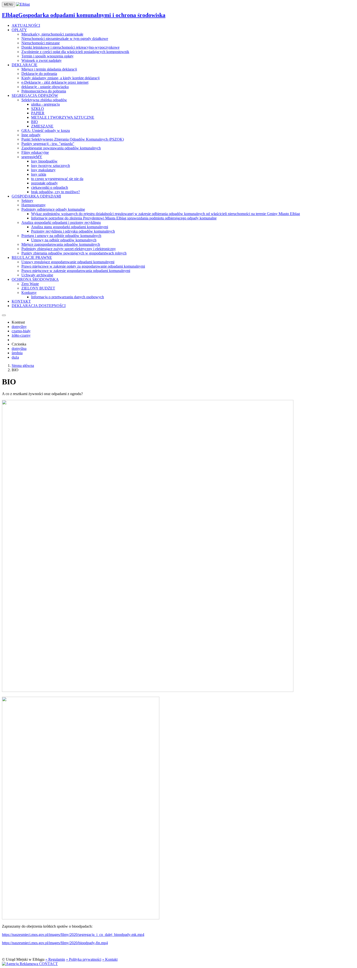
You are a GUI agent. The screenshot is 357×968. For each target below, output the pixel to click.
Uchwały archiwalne (37, 275)
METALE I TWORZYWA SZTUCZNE (62, 117)
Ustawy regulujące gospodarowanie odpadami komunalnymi (67, 262)
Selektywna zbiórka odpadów (44, 100)
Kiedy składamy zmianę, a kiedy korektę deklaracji (60, 78)
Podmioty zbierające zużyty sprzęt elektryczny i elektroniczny (68, 249)
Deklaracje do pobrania (39, 74)
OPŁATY (19, 30)
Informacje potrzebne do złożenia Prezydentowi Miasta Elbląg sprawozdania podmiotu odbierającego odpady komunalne (124, 218)
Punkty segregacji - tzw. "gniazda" (47, 144)
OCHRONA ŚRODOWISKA (35, 279)
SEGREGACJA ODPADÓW (35, 95)
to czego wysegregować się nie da (57, 179)
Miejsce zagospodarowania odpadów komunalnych (60, 244)
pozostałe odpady (44, 183)
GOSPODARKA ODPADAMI (36, 196)
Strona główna (23, 365)
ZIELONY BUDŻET (38, 288)
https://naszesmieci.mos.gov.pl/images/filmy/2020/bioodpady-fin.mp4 (55, 943)
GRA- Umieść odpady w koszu (45, 130)
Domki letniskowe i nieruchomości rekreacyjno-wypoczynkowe (70, 47)
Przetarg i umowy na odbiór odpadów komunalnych (61, 236)
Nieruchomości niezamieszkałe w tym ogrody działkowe (64, 38)
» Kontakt (110, 959)
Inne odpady (31, 135)
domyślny (19, 327)
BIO (34, 122)
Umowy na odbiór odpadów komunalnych (63, 240)
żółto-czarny (21, 335)
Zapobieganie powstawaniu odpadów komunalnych (61, 148)
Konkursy (29, 292)
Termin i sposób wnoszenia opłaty (47, 56)
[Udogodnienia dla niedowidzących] (4, 315)
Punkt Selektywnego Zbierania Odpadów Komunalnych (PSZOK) (72, 139)
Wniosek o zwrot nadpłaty (41, 60)
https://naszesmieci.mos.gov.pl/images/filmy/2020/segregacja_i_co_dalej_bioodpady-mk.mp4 (73, 934)
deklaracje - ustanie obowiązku (45, 87)
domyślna (19, 348)
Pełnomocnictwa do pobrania (43, 91)
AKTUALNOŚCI (26, 25)
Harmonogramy (33, 205)
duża (15, 357)
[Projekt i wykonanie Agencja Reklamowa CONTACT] (30, 964)
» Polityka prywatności (83, 959)
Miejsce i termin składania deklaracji (49, 69)
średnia (17, 353)
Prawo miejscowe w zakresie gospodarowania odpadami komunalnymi (75, 271)
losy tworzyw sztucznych (50, 165)
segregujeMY (31, 157)
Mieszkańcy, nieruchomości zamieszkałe (52, 34)
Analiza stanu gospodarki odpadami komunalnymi (69, 227)
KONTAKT (21, 301)
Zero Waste (30, 284)
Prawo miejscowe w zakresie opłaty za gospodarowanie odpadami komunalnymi (83, 266)
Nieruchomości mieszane (40, 43)
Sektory (27, 201)
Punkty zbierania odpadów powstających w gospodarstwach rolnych (74, 253)
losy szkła (38, 174)
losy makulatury (43, 170)
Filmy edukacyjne (35, 152)
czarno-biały (21, 331)
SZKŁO (37, 109)
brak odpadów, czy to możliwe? (55, 192)
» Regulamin (55, 959)
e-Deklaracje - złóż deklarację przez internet (54, 82)
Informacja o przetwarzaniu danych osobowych (67, 297)
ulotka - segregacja (45, 104)
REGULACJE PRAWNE (32, 257)
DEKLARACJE (24, 65)
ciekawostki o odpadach (49, 187)
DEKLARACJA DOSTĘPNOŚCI (39, 306)
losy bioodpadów (44, 161)
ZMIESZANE (42, 126)
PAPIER (37, 113)
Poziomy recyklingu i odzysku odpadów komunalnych (73, 231)
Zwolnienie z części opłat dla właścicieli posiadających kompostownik (75, 52)
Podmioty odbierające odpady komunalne (53, 209)
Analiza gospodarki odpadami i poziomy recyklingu (61, 222)
